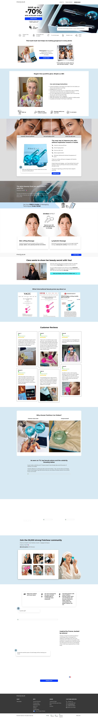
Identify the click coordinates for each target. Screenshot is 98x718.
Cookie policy (36, 709)
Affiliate (35, 707)
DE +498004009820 (70, 705)
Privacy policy (36, 703)
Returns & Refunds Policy (55, 703)
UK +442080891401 (70, 704)
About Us (35, 706)
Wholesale (19, 701)
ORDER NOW (56, 173)
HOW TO (61, 2)
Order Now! (77, 2)
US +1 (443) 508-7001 (70, 703)
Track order (68, 2)
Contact (51, 706)
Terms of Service (37, 701)
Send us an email (71, 707)
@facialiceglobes (24, 547)
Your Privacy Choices (40, 711)
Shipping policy (36, 704)
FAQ (50, 704)
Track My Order (53, 701)
